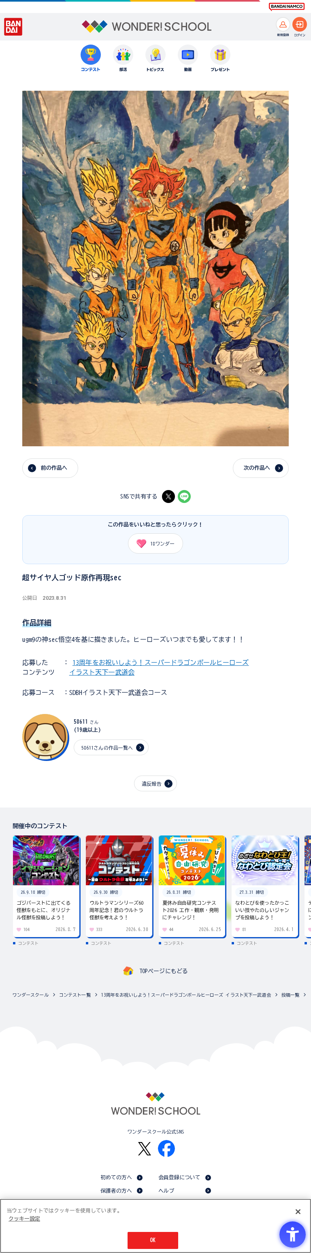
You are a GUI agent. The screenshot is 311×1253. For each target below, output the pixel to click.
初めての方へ (116, 1177)
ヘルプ (166, 1190)
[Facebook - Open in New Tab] (166, 1148)
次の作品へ (257, 468)
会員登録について (179, 1177)
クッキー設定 (24, 1218)
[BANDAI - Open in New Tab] (13, 27)
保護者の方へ (116, 1190)
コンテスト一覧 (75, 995)
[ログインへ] (299, 24)
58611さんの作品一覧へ (107, 747)
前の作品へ (54, 468)
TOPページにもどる (163, 971)
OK (153, 1240)
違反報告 (152, 783)
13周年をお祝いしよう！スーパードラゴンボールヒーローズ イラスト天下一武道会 (186, 995)
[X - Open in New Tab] (168, 496)
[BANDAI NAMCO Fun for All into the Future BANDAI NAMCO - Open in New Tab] (287, 7)
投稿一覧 (290, 995)
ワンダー (162, 543)
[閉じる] (298, 1212)
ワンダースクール (31, 995)
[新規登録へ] (283, 24)
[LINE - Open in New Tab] (184, 496)
